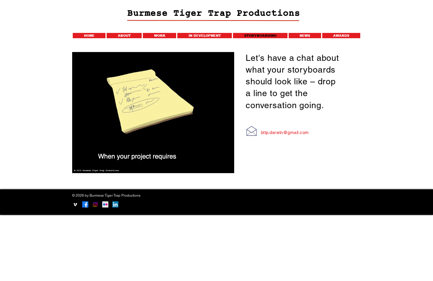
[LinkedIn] (115, 204)
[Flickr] (105, 204)
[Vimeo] (75, 204)
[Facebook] (85, 204)
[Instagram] (95, 204)
